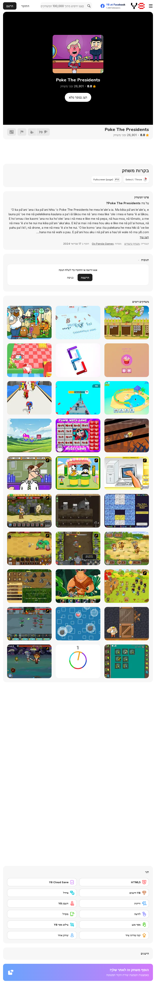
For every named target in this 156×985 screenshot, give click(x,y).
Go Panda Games (103, 243)
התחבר (25, 6)
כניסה (70, 277)
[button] (144, 237)
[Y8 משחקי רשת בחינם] (138, 6)
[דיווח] (21, 132)
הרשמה (85, 277)
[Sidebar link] (151, 6)
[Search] (88, 6)
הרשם (9, 6)
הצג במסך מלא (78, 97)
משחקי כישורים (132, 243)
